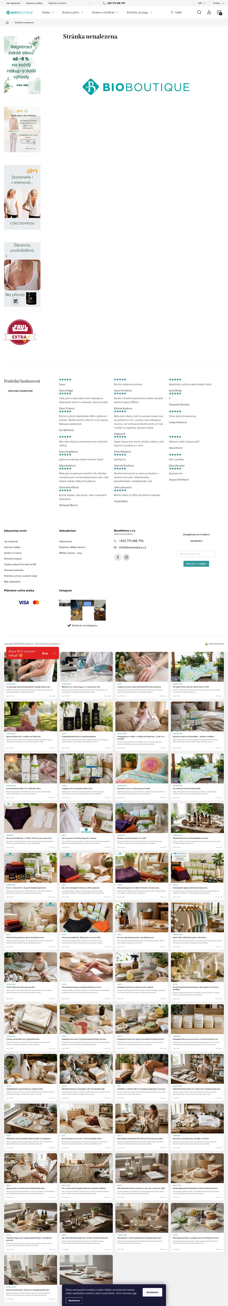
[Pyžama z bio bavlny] (22, 129)
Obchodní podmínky (13, 570)
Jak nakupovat (13, 3)
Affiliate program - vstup (70, 552)
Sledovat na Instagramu (84, 625)
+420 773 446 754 (131, 540)
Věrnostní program (13, 558)
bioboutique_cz (126, 557)
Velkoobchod (65, 541)
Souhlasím (152, 1292)
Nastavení (74, 1300)
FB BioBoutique (117, 557)
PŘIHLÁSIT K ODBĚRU (196, 563)
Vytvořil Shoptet (216, 643)
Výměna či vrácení (57, 3)
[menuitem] (48, 12)
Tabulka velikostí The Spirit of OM (20, 564)
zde (134, 1293)
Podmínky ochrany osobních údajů (20, 575)
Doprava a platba (34, 3)
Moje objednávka (12, 581)
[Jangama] (22, 197)
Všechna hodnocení (20, 391)
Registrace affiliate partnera (72, 547)
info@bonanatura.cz (132, 547)
